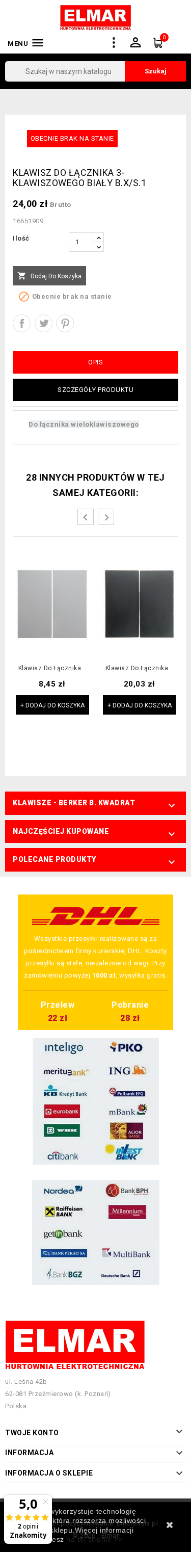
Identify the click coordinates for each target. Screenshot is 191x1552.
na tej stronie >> (94, 1539)
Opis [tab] (95, 362)
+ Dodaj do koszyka (52, 705)
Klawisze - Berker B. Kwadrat (74, 803)
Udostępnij (21, 323)
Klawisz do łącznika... (52, 668)
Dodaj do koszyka (49, 275)
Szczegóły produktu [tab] (95, 389)
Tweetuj (43, 323)
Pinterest (65, 323)
